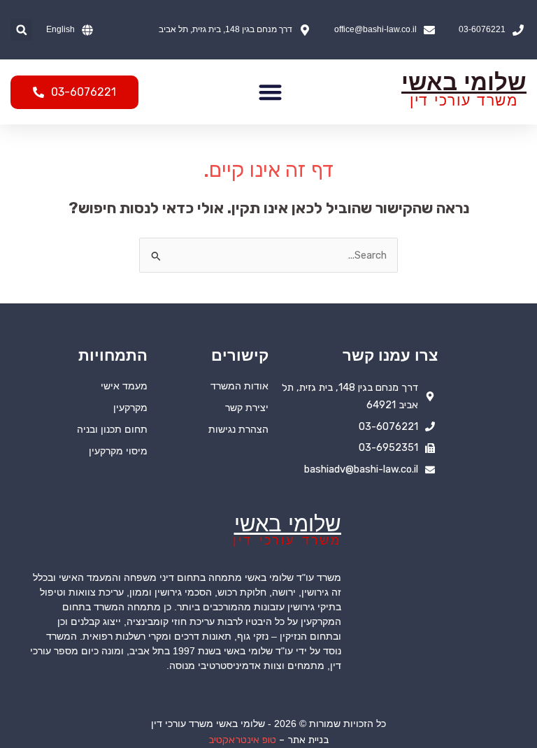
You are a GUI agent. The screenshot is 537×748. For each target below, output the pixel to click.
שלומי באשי (464, 82)
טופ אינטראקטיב (242, 739)
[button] (21, 30)
